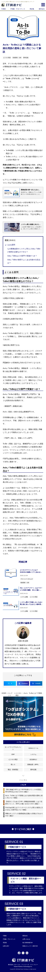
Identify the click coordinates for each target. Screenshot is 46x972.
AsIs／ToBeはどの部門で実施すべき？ (22, 256)
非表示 (12, 240)
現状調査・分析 (24, 582)
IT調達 (3, 9)
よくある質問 (10, 245)
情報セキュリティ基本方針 (30, 946)
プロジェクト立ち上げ (26, 579)
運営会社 (42, 9)
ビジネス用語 (33, 597)
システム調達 (24, 597)
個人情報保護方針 (27, 942)
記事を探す (6, 946)
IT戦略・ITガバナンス (17, 9)
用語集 (32, 9)
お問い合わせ (26, 939)
